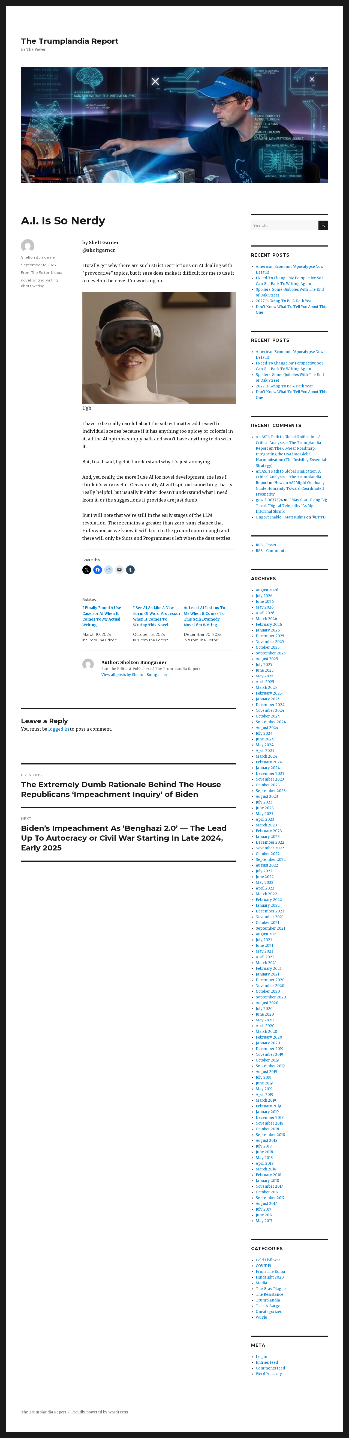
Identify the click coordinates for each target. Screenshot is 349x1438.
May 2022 (264, 882)
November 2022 (270, 848)
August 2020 (267, 1003)
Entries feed (267, 1362)
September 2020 (271, 997)
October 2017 (267, 1192)
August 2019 (266, 1071)
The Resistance (269, 1294)
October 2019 (267, 1060)
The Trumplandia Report (70, 41)
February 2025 (269, 693)
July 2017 (263, 1209)
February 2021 (268, 968)
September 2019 (270, 1066)
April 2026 (265, 613)
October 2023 (268, 785)
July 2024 (264, 733)
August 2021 (267, 934)
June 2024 (265, 739)
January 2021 (267, 974)
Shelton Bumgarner (38, 257)
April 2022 (265, 888)
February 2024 (269, 762)
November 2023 (270, 779)
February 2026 (269, 624)
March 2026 (266, 618)
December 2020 (270, 980)
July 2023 (264, 802)
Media (56, 272)
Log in (261, 1356)
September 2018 (270, 1134)
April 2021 (265, 957)
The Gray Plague (271, 1288)
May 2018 (264, 1157)
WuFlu (261, 1317)
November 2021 (270, 917)
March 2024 (266, 756)
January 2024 (268, 768)
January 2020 (268, 1043)
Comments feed (270, 1368)
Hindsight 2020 (270, 1277)
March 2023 (266, 825)
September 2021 (270, 928)
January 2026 (268, 630)
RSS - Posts (266, 545)
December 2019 (269, 1048)
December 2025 (270, 636)
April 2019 (264, 1094)
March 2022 (266, 894)
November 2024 (270, 710)
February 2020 (269, 1037)
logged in (58, 729)
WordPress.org (269, 1374)
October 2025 (267, 647)
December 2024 (270, 704)
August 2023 (267, 796)
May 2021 (264, 951)
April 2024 (265, 750)
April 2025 (265, 682)
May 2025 (264, 676)
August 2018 (266, 1140)
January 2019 (267, 1112)
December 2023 (270, 773)
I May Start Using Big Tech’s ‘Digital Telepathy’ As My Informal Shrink (291, 506)
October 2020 (268, 991)
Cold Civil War (268, 1260)
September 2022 (271, 859)
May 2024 (265, 745)
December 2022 (270, 842)
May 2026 (264, 607)
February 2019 (268, 1106)
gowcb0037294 (269, 500)
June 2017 (264, 1215)
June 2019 (264, 1083)
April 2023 (265, 819)
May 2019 (264, 1089)
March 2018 (266, 1169)
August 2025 (267, 659)
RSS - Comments (271, 550)
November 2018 (269, 1123)
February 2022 (269, 899)
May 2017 (264, 1220)
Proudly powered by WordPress (99, 1412)
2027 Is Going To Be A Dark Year (284, 301)
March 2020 (266, 1031)
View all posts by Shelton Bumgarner (134, 674)
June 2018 (264, 1152)
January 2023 (268, 836)
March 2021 (266, 962)
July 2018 (264, 1146)
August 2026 (267, 590)
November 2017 (269, 1186)
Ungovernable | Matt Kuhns (280, 517)
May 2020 (265, 1020)
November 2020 (270, 985)
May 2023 (264, 813)
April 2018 (264, 1163)
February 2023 (269, 831)
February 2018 (268, 1175)
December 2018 (270, 1117)
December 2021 (270, 911)
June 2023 (265, 808)
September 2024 (271, 722)
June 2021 (264, 945)
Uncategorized (269, 1311)
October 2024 (268, 716)
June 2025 (264, 670)
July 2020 (264, 1008)
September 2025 (270, 653)
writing (38, 280)
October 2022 (268, 854)
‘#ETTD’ (319, 517)
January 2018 (267, 1180)
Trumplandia (268, 1300)
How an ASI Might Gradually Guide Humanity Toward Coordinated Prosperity (290, 489)
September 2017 (270, 1198)
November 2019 (269, 1054)
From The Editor (35, 272)
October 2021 (267, 922)
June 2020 (265, 1014)
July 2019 (263, 1077)
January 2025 (267, 699)
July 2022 (264, 871)
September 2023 (271, 790)
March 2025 (266, 687)
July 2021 (264, 940)
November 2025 (270, 641)
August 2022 (267, 865)
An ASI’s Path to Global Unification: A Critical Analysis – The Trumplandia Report (288, 443)
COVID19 (263, 1266)
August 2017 (266, 1203)
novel (26, 280)
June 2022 (265, 876)
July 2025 (264, 664)
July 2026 (264, 596)
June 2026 (265, 601)
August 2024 (267, 727)
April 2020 (265, 1026)
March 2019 (266, 1100)
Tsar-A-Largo (268, 1306)
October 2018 (267, 1129)
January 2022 (268, 905)
